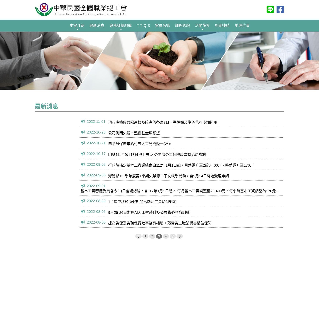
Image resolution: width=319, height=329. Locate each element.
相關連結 (222, 25)
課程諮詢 (182, 25)
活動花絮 (202, 25)
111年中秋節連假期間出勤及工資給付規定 (142, 202)
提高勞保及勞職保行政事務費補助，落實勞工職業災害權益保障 (160, 223)
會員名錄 (162, 25)
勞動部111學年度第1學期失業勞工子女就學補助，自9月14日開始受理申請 (168, 176)
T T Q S (143, 25)
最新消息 (97, 25)
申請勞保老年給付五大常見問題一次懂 (139, 144)
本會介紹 (77, 25)
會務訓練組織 (120, 25)
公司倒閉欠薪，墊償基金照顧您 (134, 133)
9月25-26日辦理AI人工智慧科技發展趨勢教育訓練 (149, 212)
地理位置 (242, 25)
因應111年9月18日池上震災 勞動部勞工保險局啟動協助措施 (157, 155)
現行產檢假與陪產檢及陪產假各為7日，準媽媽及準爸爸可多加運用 (162, 122)
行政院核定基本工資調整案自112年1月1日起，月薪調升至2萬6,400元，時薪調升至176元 (180, 165)
